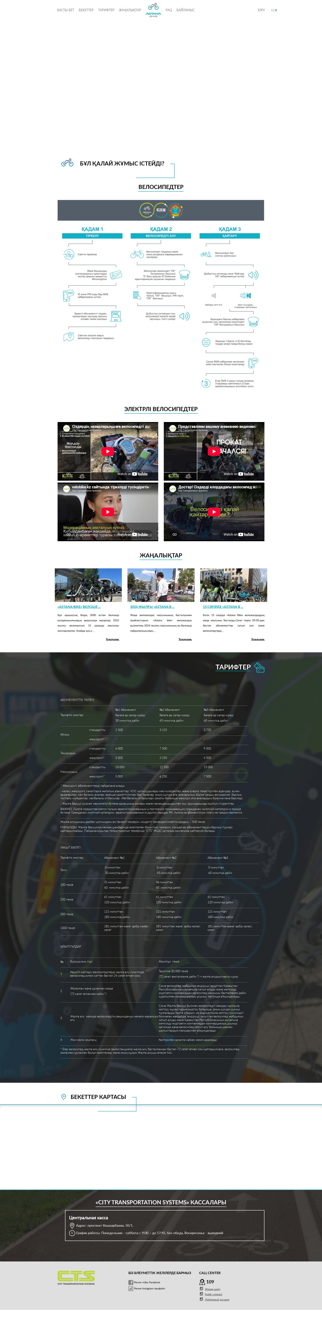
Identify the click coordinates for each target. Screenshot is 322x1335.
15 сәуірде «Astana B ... (223, 607)
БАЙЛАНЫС (185, 10)
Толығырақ (112, 639)
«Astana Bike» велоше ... (79, 607)
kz (273, 10)
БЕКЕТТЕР (86, 10)
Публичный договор (217, 1300)
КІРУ (261, 10)
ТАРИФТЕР (106, 10)
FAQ (169, 10)
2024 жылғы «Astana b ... (152, 607)
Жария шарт (212, 1289)
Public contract (213, 1294)
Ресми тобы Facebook (146, 1282)
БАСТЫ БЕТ (65, 10)
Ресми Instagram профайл (149, 1288)
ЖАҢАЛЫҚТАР (130, 10)
